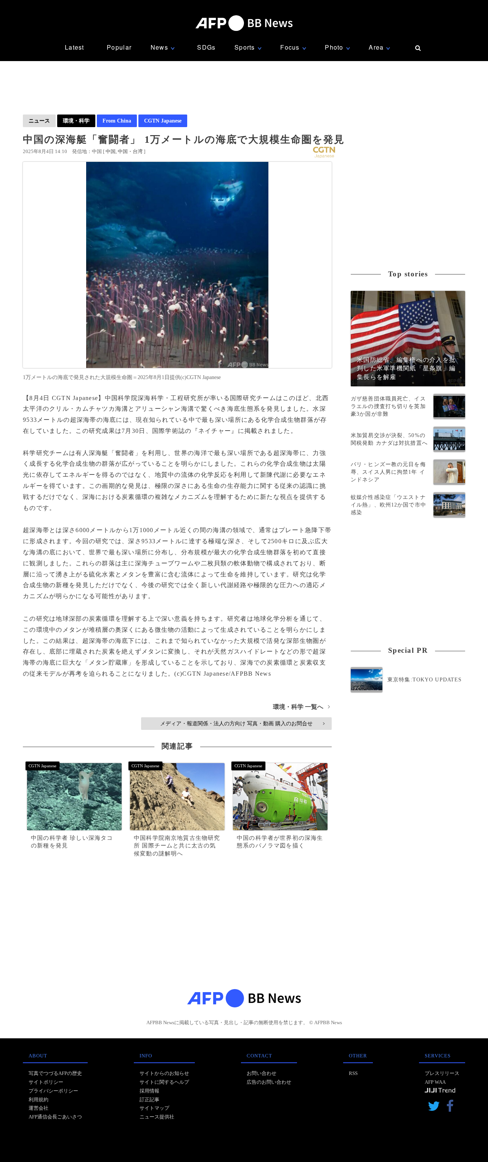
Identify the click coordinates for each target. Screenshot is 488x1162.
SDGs (206, 47)
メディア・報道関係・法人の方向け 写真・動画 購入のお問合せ (242, 723)
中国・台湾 (130, 151)
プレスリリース (442, 1073)
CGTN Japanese (162, 121)
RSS (353, 1073)
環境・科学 (76, 121)
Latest (74, 47)
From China (117, 121)
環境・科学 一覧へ (301, 707)
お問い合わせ (261, 1073)
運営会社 (38, 1108)
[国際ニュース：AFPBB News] (244, 23)
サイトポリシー (46, 1082)
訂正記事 (149, 1099)
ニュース (39, 121)
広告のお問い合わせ (269, 1082)
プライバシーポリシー (53, 1091)
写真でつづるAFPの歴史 (55, 1073)
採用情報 (149, 1091)
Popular (119, 47)
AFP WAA (435, 1082)
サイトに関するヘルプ (164, 1082)
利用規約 (38, 1099)
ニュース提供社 (157, 1117)
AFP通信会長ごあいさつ (55, 1117)
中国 (111, 151)
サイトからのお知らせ (164, 1073)
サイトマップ (154, 1108)
